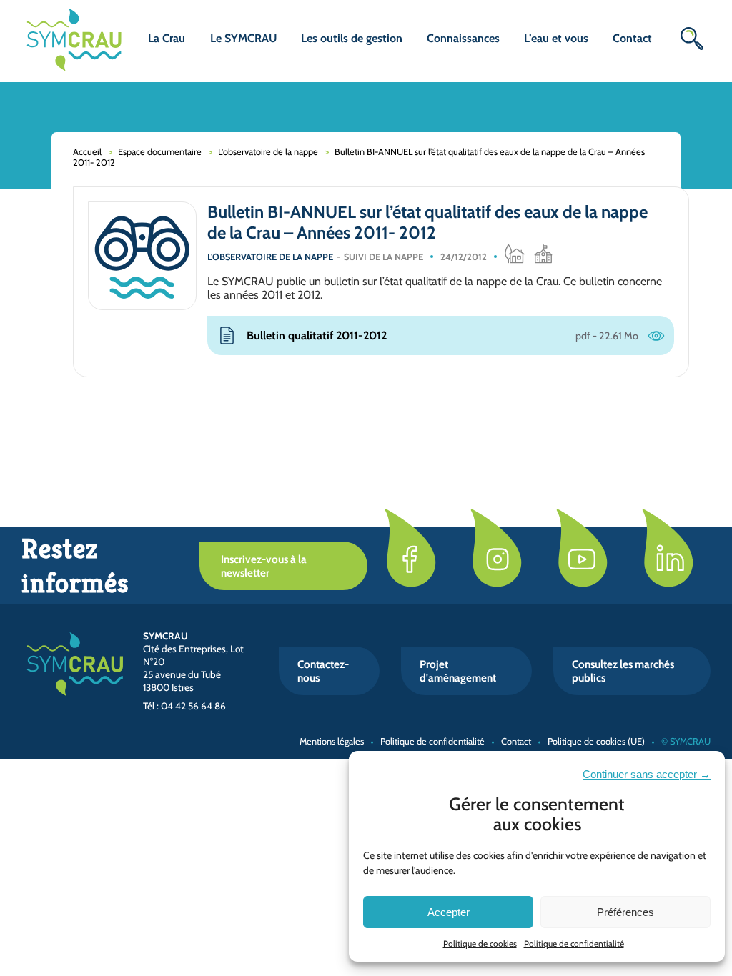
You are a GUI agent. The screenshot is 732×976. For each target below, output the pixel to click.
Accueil (87, 151)
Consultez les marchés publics (623, 670)
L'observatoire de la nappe (268, 151)
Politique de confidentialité (574, 943)
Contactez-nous (323, 670)
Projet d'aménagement (458, 670)
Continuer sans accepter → (647, 774)
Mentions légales (332, 741)
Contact (632, 38)
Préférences (625, 912)
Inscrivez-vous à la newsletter (264, 565)
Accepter (448, 912)
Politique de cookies (480, 943)
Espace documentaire (160, 151)
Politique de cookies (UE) (596, 741)
